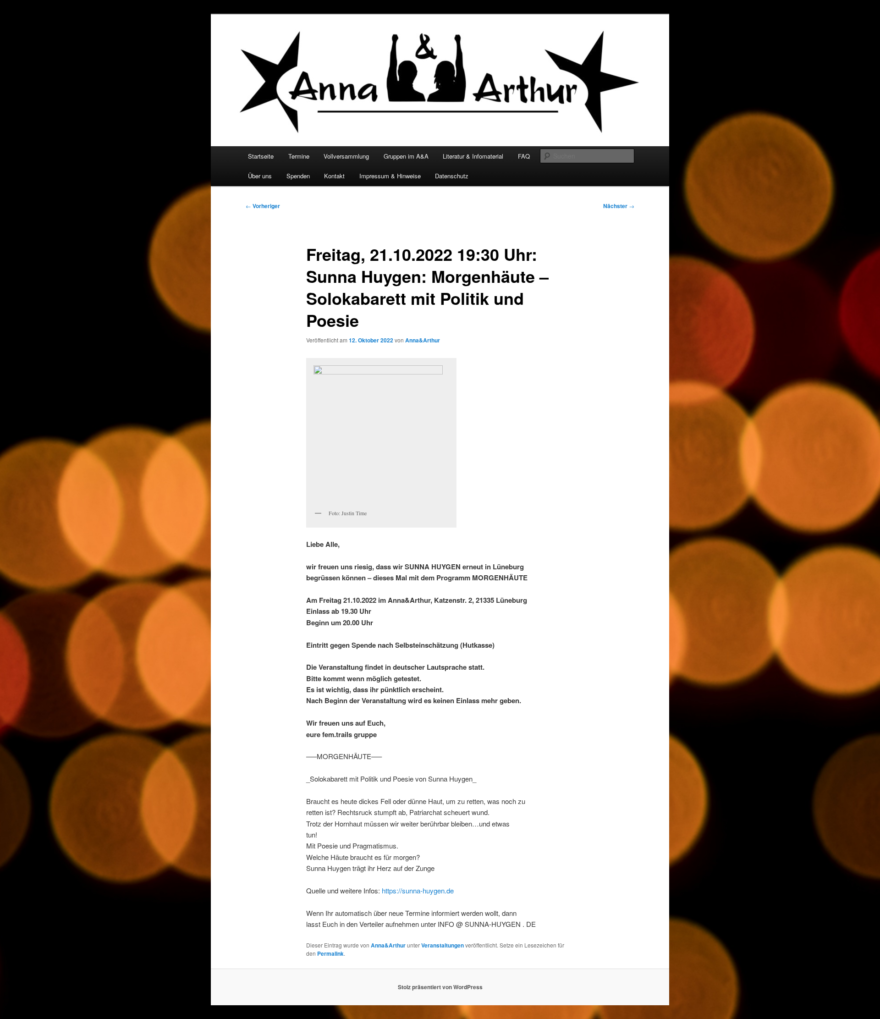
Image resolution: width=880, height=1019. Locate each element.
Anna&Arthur (422, 340)
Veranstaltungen (442, 945)
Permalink (330, 953)
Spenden (298, 175)
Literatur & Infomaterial (473, 156)
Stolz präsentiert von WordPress (440, 987)
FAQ (524, 156)
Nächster (618, 206)
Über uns (260, 175)
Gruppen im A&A (406, 156)
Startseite (261, 156)
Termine (298, 156)
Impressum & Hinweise (390, 175)
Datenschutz (451, 175)
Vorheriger (263, 206)
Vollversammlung (346, 156)
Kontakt (334, 175)
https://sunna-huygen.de (418, 890)
